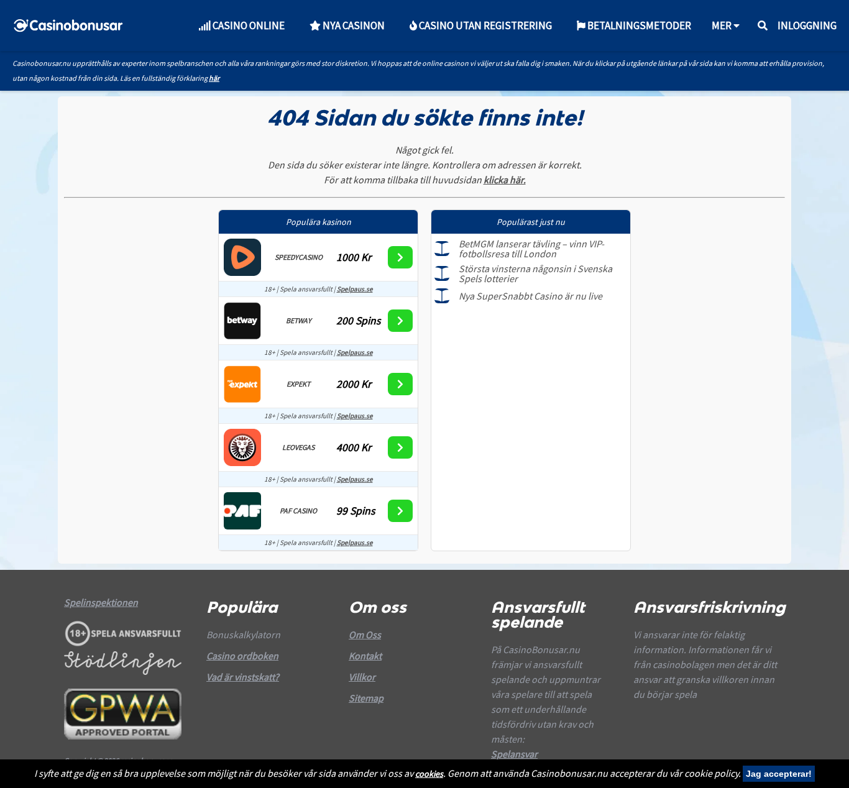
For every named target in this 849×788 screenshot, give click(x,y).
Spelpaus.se (355, 289)
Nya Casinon (353, 25)
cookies (429, 773)
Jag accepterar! (779, 774)
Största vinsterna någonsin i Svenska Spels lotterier (535, 273)
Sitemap (366, 698)
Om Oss (365, 634)
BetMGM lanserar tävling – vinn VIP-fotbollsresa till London (531, 249)
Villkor (362, 677)
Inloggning (807, 25)
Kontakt (365, 655)
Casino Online (248, 25)
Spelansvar (514, 754)
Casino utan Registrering (484, 25)
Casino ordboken (242, 655)
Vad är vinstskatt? (242, 677)
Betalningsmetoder (638, 25)
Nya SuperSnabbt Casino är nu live (530, 296)
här (214, 78)
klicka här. (505, 179)
